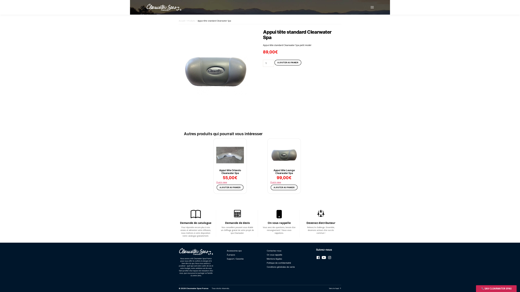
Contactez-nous (274, 251)
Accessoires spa (234, 251)
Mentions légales (274, 259)
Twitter (324, 257)
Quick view (221, 182)
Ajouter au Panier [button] (230, 187)
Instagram (329, 257)
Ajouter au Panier (287, 62)
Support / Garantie (235, 259)
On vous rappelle (274, 255)
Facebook (318, 257)
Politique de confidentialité (279, 263)
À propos (231, 255)
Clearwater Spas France (197, 288)
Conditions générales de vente (281, 267)
